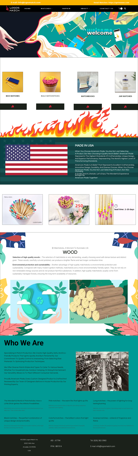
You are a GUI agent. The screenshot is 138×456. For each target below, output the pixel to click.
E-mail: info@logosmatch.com (25, 3)
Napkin (67, 8)
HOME (28, 8)
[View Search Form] (125, 8)
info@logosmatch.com (105, 446)
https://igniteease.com (119, 3)
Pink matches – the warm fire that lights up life (68, 401)
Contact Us (106, 8)
